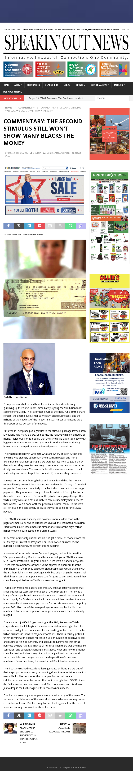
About (18, 85)
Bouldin (37, 152)
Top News (76, 152)
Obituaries (33, 85)
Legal (67, 85)
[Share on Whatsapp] (70, 226)
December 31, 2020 (18, 152)
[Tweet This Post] (19, 226)
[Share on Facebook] (8, 226)
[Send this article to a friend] (50, 226)
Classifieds (51, 85)
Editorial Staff (100, 85)
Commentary (53, 152)
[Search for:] (112, 98)
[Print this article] (60, 226)
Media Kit (119, 85)
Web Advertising (12, 91)
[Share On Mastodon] (81, 226)
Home (6, 85)
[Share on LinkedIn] (29, 226)
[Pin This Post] (39, 226)
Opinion (80, 85)
